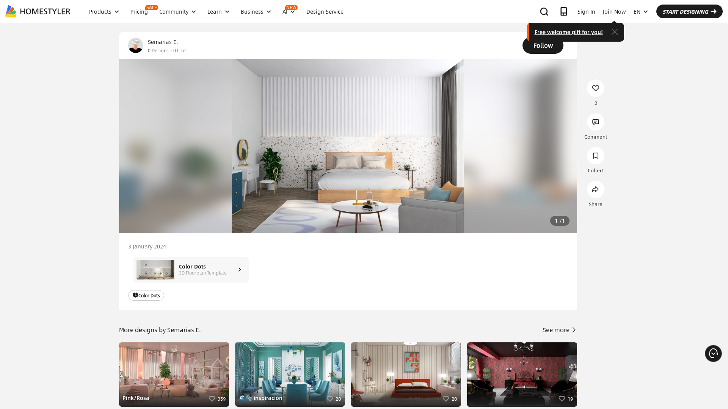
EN (637, 11)
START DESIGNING (685, 11)
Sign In (586, 11)
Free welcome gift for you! (569, 32)
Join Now (614, 11)
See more (557, 329)
